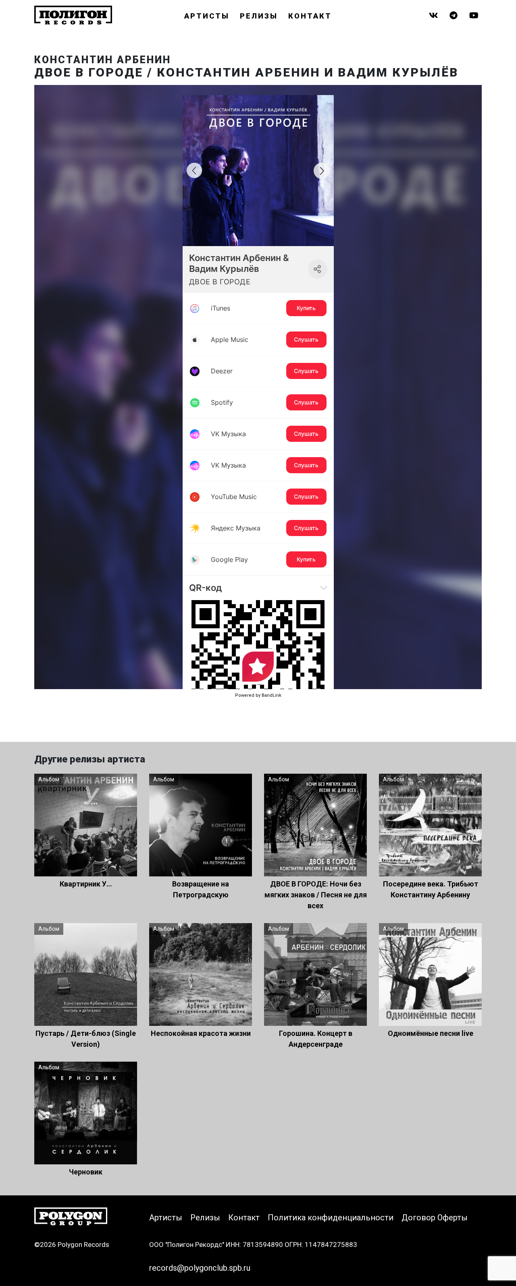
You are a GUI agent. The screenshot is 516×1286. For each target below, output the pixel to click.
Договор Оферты (435, 1217)
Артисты (206, 16)
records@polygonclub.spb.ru (199, 1268)
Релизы (259, 16)
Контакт (310, 16)
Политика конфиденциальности (330, 1217)
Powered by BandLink (258, 695)
